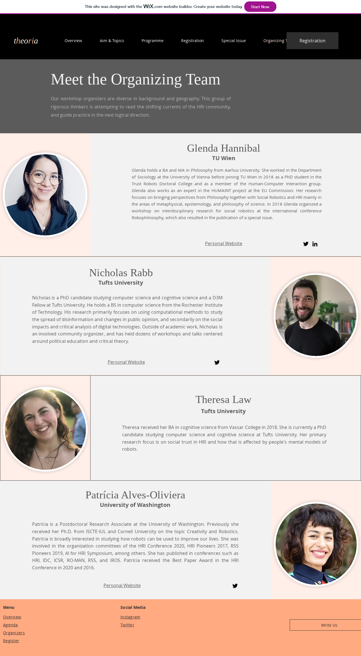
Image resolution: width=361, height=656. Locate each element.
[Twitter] (305, 243)
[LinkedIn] (314, 243)
